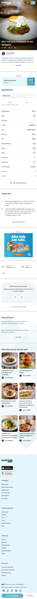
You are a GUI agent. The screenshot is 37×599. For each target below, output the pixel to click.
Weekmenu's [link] (5, 490)
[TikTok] (8, 591)
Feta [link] (3, 526)
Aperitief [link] (4, 542)
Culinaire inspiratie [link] (7, 567)
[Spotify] (20, 591)
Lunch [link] (3, 539)
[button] (4, 273)
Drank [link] (3, 553)
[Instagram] (12, 591)
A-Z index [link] (4, 498)
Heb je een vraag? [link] (10, 584)
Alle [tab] (10, 102)
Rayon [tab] (27, 102)
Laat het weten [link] (22, 307)
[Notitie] (19, 3)
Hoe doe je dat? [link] (6, 572)
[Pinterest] (16, 591)
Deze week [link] (5, 484)
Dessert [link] (4, 548)
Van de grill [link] (5, 512)
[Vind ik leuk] (22, 297)
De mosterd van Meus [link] (8, 570)
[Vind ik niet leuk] (15, 297)
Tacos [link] (3, 520)
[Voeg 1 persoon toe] (33, 96)
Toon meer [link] (18, 337)
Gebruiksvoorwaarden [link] (8, 587)
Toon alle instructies (18, 222)
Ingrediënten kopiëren (20, 183)
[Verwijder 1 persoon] (29, 96)
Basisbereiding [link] (6, 550)
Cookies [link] (17, 587)
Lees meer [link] (18, 65)
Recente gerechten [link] (7, 487)
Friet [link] (3, 517)
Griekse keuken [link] (6, 523)
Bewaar (31, 595)
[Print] (27, 3)
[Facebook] (4, 591)
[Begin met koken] (18, 25)
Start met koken (13, 595)
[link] (6, 3)
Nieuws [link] (4, 575)
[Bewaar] (15, 355)
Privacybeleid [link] (19, 584)
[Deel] (23, 3)
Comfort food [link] (6, 493)
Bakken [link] (4, 515)
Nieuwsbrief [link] (5, 495)
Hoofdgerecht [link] (6, 545)
